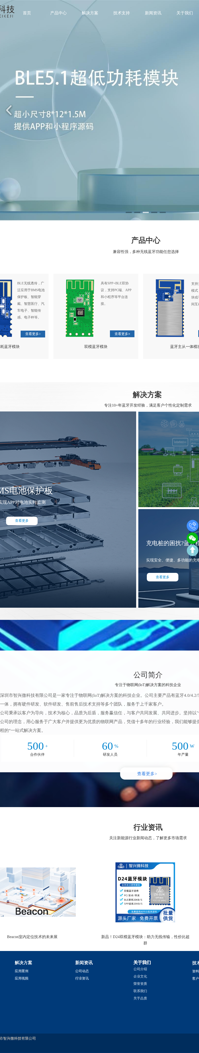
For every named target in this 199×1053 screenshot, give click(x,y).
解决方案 (90, 13)
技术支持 (121, 13)
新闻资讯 (153, 13)
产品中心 (58, 13)
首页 (27, 13)
